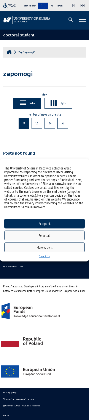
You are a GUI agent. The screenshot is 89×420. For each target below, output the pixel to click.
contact (59, 5)
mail (52, 5)
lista (32, 103)
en (82, 5)
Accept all (45, 223)
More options (44, 247)
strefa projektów (30, 5)
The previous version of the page (18, 399)
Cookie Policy (44, 256)
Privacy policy (9, 392)
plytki (63, 103)
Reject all (44, 235)
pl (74, 5)
